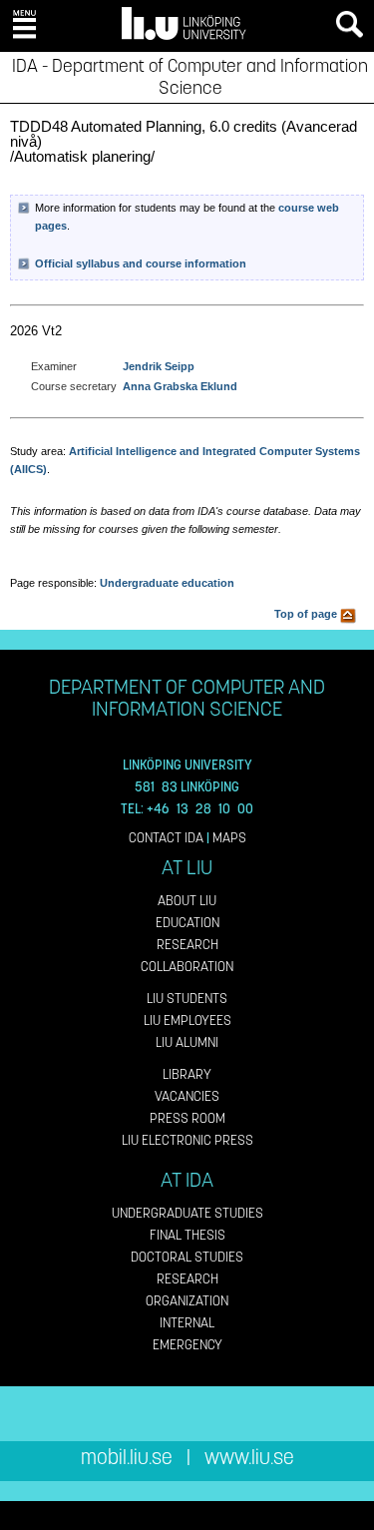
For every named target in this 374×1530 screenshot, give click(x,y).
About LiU (187, 900)
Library (187, 1074)
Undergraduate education (167, 583)
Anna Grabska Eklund (180, 386)
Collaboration (187, 966)
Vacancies (187, 1096)
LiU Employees (187, 1020)
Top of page (307, 614)
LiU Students (187, 998)
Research (187, 944)
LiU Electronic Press (187, 1140)
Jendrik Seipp (158, 366)
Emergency (187, 1344)
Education (187, 922)
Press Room (187, 1118)
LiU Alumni (187, 1042)
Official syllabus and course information (140, 263)
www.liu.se (249, 1457)
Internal (187, 1322)
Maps (229, 837)
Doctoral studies (187, 1257)
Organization (187, 1300)
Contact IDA (166, 837)
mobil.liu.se (127, 1457)
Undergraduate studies (187, 1213)
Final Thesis (187, 1235)
